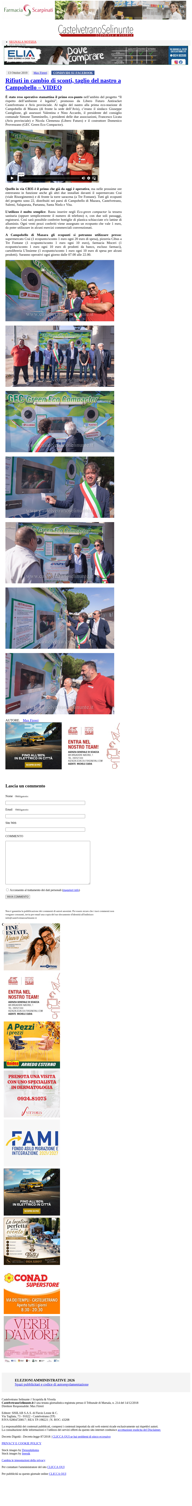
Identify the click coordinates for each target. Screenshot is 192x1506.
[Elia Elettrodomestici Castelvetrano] (96, 63)
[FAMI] (32, 1165)
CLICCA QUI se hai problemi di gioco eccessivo (81, 1436)
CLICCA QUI (55, 1467)
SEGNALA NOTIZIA (23, 41)
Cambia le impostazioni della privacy (23, 1460)
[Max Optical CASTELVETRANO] (32, 969)
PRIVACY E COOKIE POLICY (21, 1443)
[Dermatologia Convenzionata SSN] (32, 1116)
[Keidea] (32, 1067)
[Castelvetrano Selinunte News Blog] (96, 35)
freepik (26, 1453)
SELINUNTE (17, 45)
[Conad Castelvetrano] (32, 1313)
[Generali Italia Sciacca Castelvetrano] (92, 768)
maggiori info (71, 890)
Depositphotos (30, 1450)
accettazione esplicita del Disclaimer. (139, 1429)
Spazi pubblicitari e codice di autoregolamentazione (51, 1384)
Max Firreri (40, 72)
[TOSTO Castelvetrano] (32, 1264)
